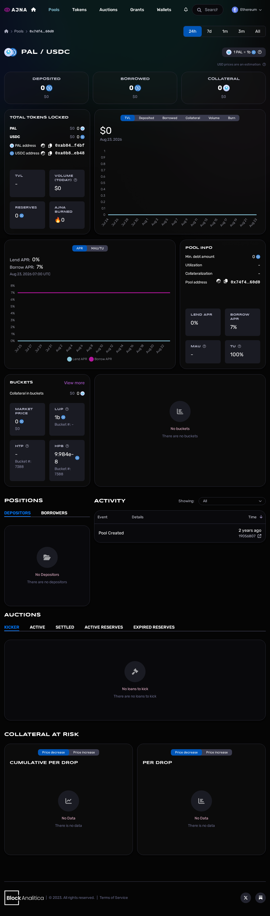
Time (252, 517)
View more (74, 382)
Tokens (79, 9)
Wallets (164, 9)
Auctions (108, 9)
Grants (137, 9)
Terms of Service (114, 897)
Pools (54, 9)
